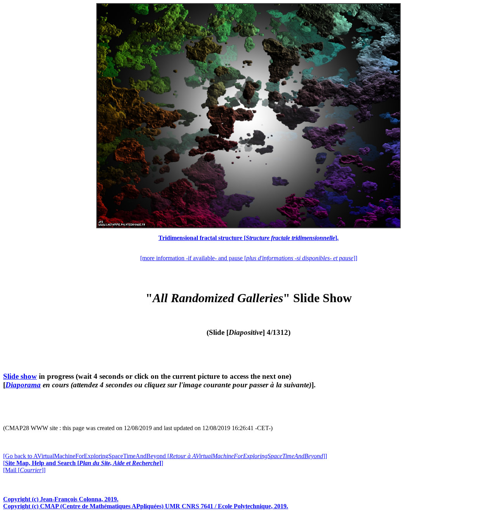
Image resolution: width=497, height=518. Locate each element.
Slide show (20, 376)
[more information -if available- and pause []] (248, 258)
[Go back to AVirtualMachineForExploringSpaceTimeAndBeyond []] (165, 456)
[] (83, 463)
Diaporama (23, 385)
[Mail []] (24, 470)
